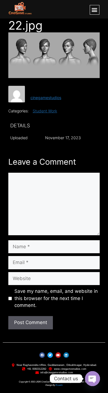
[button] (94, 10)
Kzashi (59, 385)
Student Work (45, 110)
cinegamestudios (45, 97)
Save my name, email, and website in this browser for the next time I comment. (56, 298)
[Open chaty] (92, 378)
